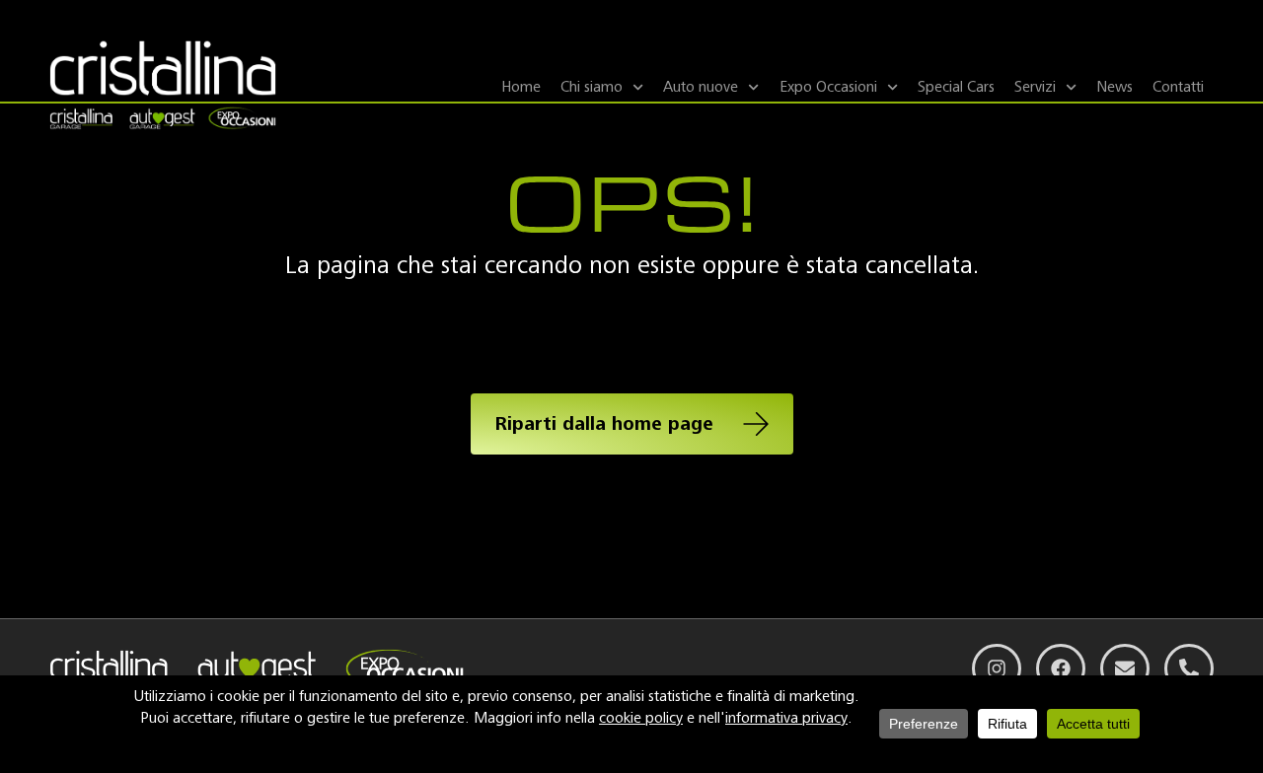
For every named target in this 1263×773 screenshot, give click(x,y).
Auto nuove (700, 87)
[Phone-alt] (1189, 668)
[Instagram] (996, 668)
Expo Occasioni (828, 87)
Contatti (1178, 87)
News (1114, 87)
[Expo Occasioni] (238, 120)
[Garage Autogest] (161, 120)
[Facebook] (1060, 668)
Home (521, 87)
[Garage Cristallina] (85, 120)
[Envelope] (1125, 668)
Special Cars (956, 87)
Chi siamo (591, 87)
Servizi (1035, 87)
